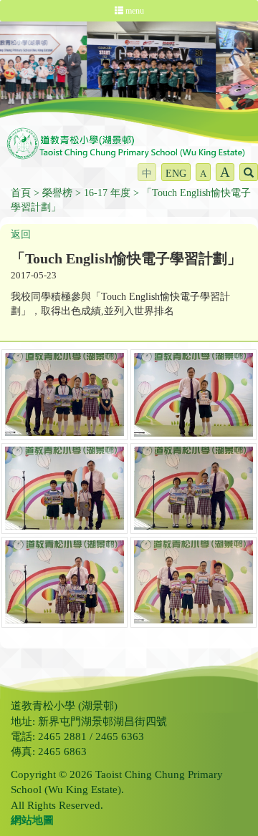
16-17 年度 (107, 193)
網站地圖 (32, 820)
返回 (21, 234)
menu (133, 11)
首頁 (21, 193)
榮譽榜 (57, 193)
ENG (176, 173)
